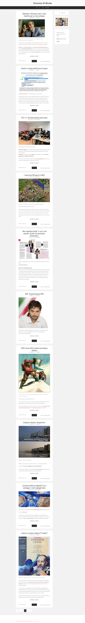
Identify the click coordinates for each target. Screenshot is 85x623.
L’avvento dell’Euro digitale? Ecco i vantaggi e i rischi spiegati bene (34, 486)
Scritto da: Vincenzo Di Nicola (45, 61)
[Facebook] (59, 12)
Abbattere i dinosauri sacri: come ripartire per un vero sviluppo (34, 14)
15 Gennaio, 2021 (31, 295)
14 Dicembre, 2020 (32, 424)
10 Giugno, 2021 (32, 70)
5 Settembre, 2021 (32, 17)
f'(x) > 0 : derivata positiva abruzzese (34, 117)
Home (37, 7)
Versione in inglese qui (23, 264)
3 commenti (37, 534)
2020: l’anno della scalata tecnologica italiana (34, 349)
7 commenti (37, 70)
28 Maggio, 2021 (30, 119)
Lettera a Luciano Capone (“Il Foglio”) (34, 533)
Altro (43, 7)
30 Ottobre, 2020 (31, 489)
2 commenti (38, 17)
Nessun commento (37, 119)
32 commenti (37, 176)
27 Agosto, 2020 (31, 534)
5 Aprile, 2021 (31, 237)
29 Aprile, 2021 (31, 176)
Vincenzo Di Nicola (42, 3)
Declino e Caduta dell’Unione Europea (34, 68)
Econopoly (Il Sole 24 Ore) (37, 509)
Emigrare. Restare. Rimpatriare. (34, 422)
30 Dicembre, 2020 (32, 352)
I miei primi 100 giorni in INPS (34, 175)
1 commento (38, 352)
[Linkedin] (62, 12)
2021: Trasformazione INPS (34, 294)
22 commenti (37, 295)
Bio (39, 7)
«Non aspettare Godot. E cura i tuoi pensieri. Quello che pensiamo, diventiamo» (34, 233)
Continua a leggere (34, 56)
